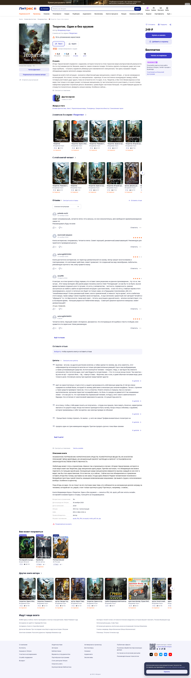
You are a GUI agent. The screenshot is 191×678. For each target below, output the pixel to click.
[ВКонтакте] (165, 654)
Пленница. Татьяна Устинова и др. (107, 632)
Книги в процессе (112, 14)
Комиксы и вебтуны (136, 14)
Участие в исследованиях (28, 654)
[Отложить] (67, 122)
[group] (97, 214)
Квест (69, 108)
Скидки (66, 14)
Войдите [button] (57, 352)
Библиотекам (56, 651)
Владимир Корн (58, 146)
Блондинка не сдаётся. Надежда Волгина (32, 623)
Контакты (22, 648)
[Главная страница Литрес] (27, 8)
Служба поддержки (25, 657)
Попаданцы (91, 108)
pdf (94, 518)
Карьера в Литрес (25, 651)
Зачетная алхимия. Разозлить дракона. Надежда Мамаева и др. (40, 632)
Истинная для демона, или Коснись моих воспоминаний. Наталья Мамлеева (121, 626)
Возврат (22, 661)
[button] (34, 70)
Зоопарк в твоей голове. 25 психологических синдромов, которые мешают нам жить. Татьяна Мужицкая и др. (133, 620)
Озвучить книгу (57, 664)
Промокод (36, 14)
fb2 (78, 518)
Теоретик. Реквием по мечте (97, 144)
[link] (94, 213)
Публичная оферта (123, 645)
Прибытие (39, 560)
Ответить (134, 228)
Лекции (123, 14)
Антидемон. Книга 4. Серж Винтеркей (31, 626)
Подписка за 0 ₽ (24, 14)
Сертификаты (159, 14)
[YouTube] (170, 654)
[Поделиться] (171, 25)
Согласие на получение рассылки (128, 653)
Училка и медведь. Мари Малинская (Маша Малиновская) (115, 629)
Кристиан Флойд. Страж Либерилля (139, 601)
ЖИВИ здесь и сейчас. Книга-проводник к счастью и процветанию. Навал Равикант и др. (48, 620)
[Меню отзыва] (140, 228)
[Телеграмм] (160, 654)
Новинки (47, 14)
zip (100, 518)
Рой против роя (58, 560)
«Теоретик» (72, 33)
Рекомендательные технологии (128, 656)
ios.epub (86, 518)
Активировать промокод (92, 645)
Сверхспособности (102, 108)
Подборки (76, 14)
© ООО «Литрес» (95, 674)
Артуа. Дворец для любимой (132, 186)
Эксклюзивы (98, 14)
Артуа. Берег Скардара (78, 601)
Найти (137, 9)
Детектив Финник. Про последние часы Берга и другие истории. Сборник (43, 629)
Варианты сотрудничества (61, 654)
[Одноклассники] (156, 654)
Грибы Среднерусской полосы (115, 601)
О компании (23, 645)
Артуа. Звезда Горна (62, 601)
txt (97, 518)
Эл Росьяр (56, 562)
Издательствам (57, 645)
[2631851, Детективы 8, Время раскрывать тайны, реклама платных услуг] (95, 2)
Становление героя (116, 108)
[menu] (67, 206)
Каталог (46, 9)
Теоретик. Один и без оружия (79, 144)
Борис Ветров (24, 562)
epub (74, 518)
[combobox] (93, 9)
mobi (91, 518)
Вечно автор (40, 562)
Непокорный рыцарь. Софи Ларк (107, 623)
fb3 (81, 518)
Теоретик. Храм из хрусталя (116, 144)
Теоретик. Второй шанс (134, 144)
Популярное (57, 14)
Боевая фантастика (59, 108)
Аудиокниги (87, 14)
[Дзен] (151, 654)
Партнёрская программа (60, 657)
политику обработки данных (175, 667)
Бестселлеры (89, 648)
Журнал (148, 14)
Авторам (55, 648)
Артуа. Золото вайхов (159, 601)
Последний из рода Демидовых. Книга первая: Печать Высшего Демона (26, 560)
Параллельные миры (79, 108)
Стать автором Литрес (59, 661)
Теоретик (56, 144)
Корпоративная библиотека (61, 667)
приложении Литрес (165, 647)
